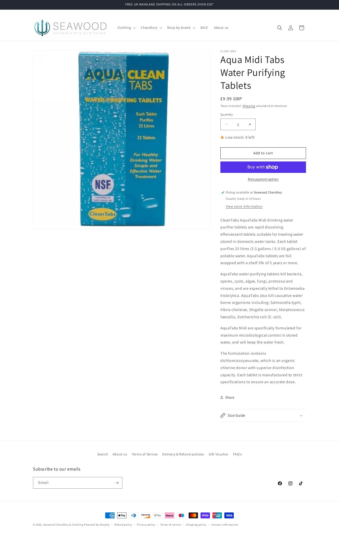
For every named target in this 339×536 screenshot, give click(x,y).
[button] (126, 27)
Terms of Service (145, 454)
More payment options (263, 179)
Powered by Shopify (97, 524)
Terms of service (170, 524)
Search (102, 454)
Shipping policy (196, 524)
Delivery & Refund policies (183, 454)
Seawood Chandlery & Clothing (63, 524)
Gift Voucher (219, 454)
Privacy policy (146, 524)
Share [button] (230, 397)
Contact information (224, 524)
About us (120, 454)
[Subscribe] (116, 483)
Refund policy (123, 524)
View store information (244, 206)
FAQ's (237, 454)
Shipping (248, 106)
